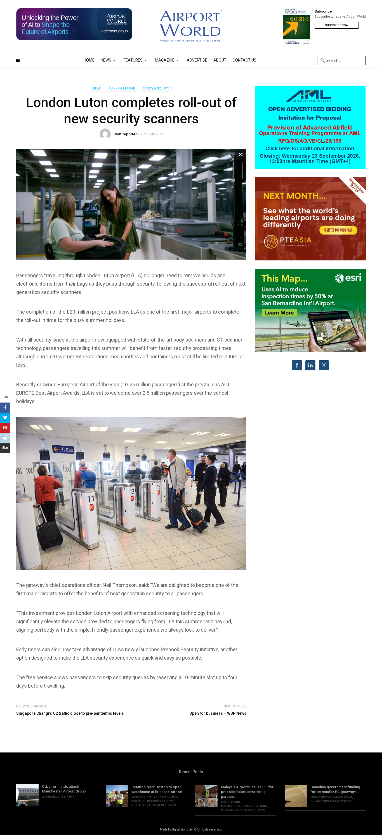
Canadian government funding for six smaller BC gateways (335, 789)
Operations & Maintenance (331, 801)
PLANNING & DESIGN (122, 88)
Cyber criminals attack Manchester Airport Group (64, 788)
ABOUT (220, 60)
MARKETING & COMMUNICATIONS (244, 806)
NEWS (106, 60)
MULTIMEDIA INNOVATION (238, 810)
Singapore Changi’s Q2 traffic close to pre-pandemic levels (70, 713)
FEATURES (133, 60)
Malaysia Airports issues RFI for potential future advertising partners (247, 792)
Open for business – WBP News (217, 713)
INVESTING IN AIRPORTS (148, 801)
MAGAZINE (165, 60)
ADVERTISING (230, 802)
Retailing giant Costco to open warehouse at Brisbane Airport (156, 789)
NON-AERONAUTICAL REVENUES (153, 805)
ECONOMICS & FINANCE (326, 797)
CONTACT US (244, 60)
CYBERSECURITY (53, 796)
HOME (89, 60)
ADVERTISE (197, 60)
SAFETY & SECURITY (156, 88)
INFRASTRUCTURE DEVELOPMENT (155, 797)
